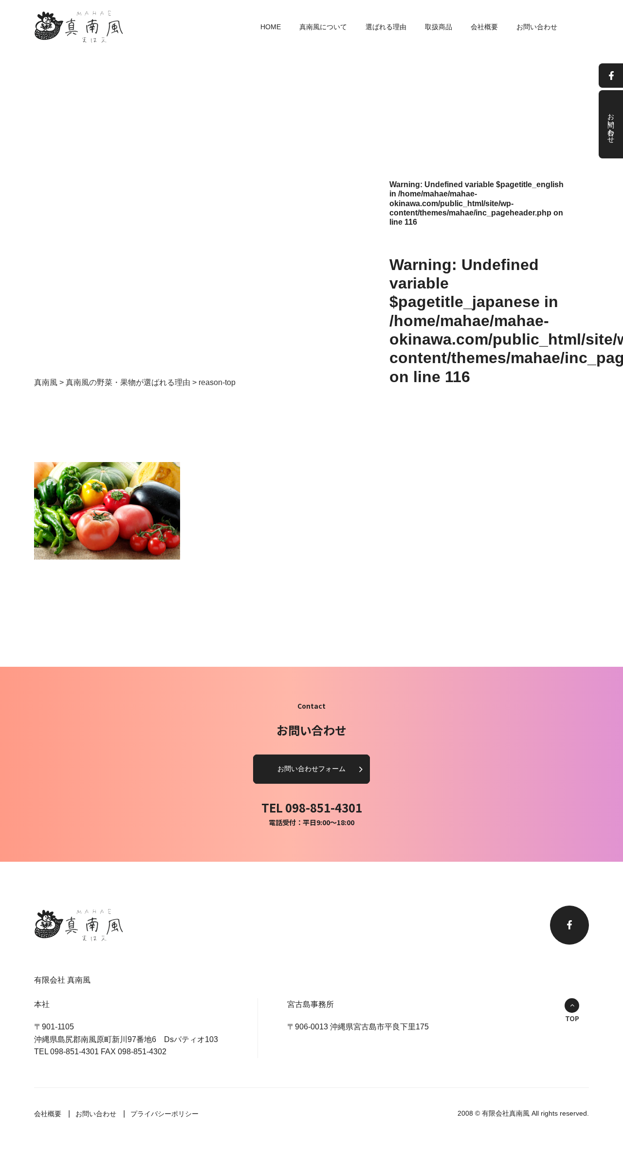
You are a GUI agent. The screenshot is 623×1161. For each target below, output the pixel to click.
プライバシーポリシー (164, 1114)
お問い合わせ (536, 27)
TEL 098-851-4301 (311, 807)
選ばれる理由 (386, 27)
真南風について (323, 27)
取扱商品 (438, 27)
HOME (270, 27)
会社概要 (484, 27)
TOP (572, 1018)
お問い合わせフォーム (311, 769)
